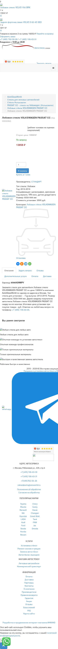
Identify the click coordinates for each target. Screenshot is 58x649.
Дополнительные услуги (15, 276)
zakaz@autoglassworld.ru (29, 485)
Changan (35, 513)
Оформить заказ (7, 36)
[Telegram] (25, 263)
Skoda (23, 528)
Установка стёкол (29, 545)
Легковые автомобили (29, 563)
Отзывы (40, 270)
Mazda (23, 507)
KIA (23, 513)
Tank (35, 519)
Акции (29, 601)
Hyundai (23, 516)
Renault (23, 510)
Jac (35, 525)
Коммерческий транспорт (29, 566)
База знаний (29, 607)
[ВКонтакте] (18, 263)
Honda (23, 531)
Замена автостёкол (29, 551)
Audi (23, 522)
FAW (35, 522)
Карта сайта (29, 613)
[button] (3, 646)
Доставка (47, 276)
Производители (29, 592)
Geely (34, 507)
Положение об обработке (29, 489)
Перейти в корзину (44, 33)
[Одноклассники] (22, 263)
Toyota (23, 504)
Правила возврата (29, 595)
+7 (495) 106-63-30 (20, 309)
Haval (34, 510)
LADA (23, 519)
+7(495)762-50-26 (29, 481)
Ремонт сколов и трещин (29, 548)
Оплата (34, 276)
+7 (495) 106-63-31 (29, 476)
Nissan (23, 534)
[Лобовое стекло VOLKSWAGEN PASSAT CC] (9, 194)
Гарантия (29, 598)
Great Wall (35, 516)
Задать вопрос (25, 270)
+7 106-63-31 (28, 39)
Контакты (29, 586)
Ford (23, 525)
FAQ (29, 610)
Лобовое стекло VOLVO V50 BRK (15, 7)
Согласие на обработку (29, 492)
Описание (9, 270)
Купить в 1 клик (23, 174)
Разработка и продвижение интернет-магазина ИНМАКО (29, 622)
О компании (29, 589)
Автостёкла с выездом (29, 555)
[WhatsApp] (29, 263)
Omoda (35, 528)
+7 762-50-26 (8, 39)
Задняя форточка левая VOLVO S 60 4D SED (21, 22)
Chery (34, 504)
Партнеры (29, 582)
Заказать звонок (44, 63)
